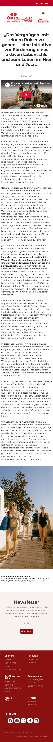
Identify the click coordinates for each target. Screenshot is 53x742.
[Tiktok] (30, 720)
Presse (8, 698)
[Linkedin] (36, 720)
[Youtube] (17, 720)
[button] (43, 12)
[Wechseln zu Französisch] (36, 3)
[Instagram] (23, 720)
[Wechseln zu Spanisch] (46, 3)
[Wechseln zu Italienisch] (41, 3)
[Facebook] (10, 720)
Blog (7, 700)
